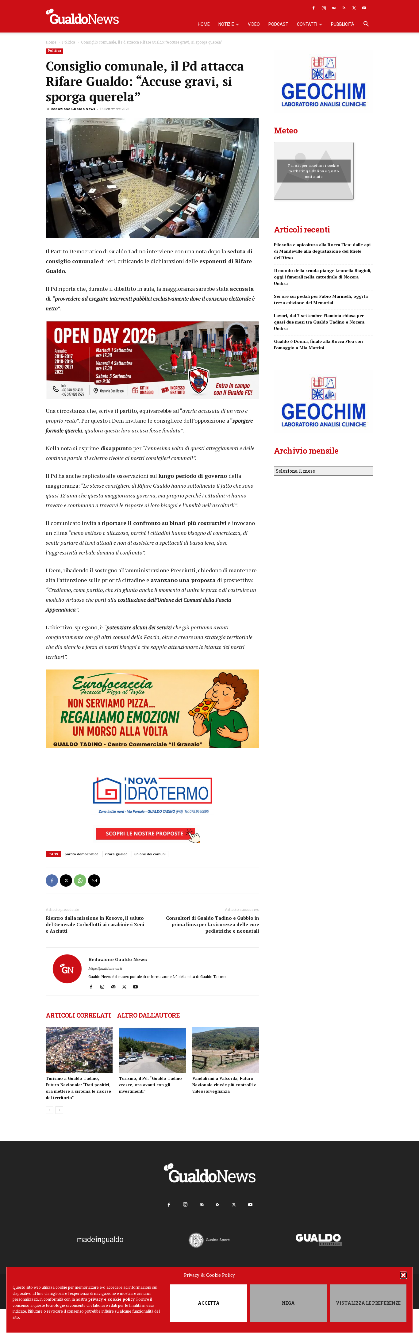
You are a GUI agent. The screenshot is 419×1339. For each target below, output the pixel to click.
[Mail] (333, 8)
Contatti (307, 24)
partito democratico (81, 854)
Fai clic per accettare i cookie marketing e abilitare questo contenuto (313, 171)
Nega (288, 1303)
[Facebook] (313, 8)
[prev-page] (49, 1110)
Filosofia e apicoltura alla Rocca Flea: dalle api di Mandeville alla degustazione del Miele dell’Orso (322, 251)
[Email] (94, 880)
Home (204, 24)
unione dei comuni (150, 854)
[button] (403, 1275)
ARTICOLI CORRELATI (78, 1015)
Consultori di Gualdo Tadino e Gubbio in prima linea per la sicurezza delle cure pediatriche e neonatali (212, 924)
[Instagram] (323, 8)
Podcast (278, 24)
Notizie (226, 24)
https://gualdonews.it (105, 968)
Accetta (209, 1303)
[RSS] (343, 8)
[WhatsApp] (80, 880)
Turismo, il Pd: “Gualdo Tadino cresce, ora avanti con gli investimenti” (150, 1085)
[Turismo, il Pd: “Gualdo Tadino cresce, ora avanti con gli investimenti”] (152, 1050)
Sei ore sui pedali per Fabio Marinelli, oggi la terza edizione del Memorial (321, 299)
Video (254, 24)
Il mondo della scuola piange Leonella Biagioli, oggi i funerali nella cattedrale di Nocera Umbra (322, 276)
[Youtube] (364, 8)
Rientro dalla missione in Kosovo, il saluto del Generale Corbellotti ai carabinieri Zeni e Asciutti (95, 924)
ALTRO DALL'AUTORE (148, 1015)
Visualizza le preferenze (368, 1303)
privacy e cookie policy (111, 1299)
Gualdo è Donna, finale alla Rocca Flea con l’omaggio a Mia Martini (318, 344)
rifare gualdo (116, 854)
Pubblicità (342, 24)
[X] (354, 8)
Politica (68, 42)
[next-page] (59, 1110)
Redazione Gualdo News (73, 108)
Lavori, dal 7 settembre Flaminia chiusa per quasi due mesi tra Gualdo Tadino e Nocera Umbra (319, 322)
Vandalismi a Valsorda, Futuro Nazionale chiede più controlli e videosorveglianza (224, 1085)
